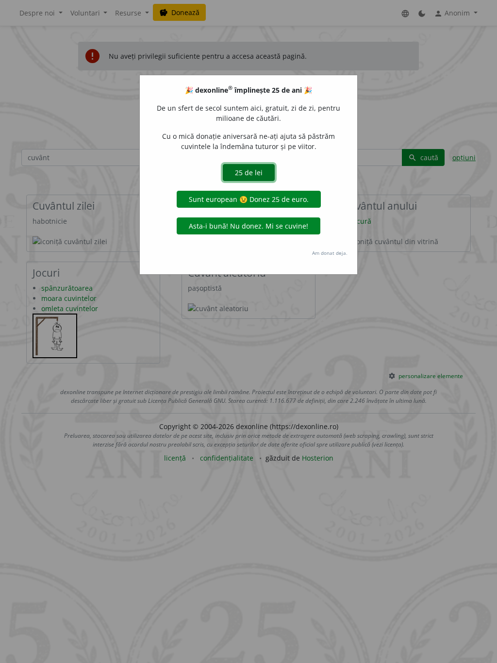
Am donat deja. (330, 252)
